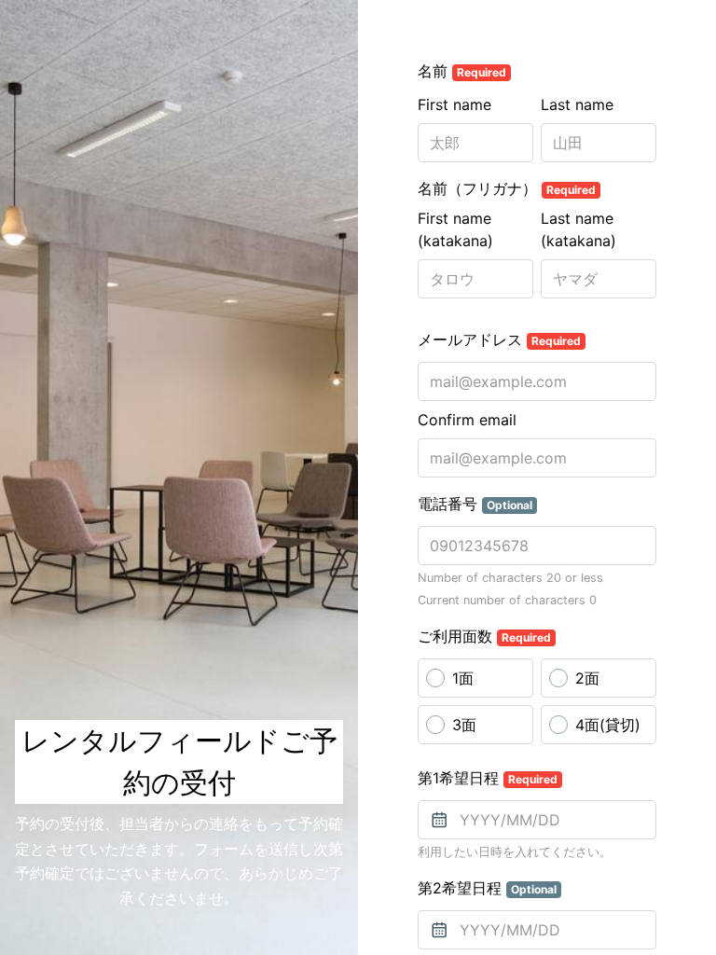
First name (454, 104)
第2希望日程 (487, 888)
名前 (462, 71)
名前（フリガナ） (507, 188)
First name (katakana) (455, 229)
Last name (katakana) (578, 229)
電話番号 (475, 503)
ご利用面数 (484, 636)
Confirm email (467, 419)
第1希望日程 (488, 777)
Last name (577, 104)
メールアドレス (499, 339)
